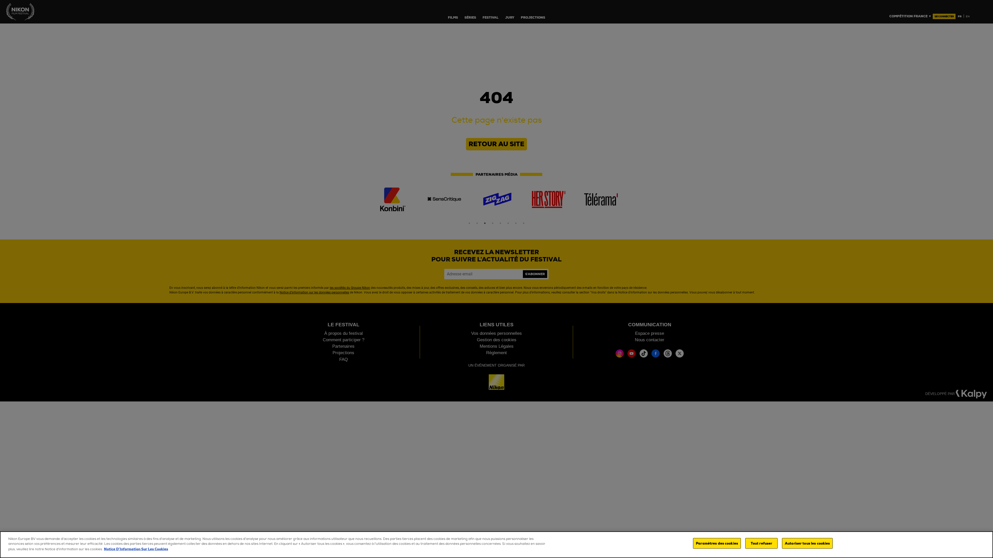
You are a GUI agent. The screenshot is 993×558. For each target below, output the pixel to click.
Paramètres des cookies (717, 543)
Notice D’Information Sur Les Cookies (136, 549)
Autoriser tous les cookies (807, 543)
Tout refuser (761, 543)
